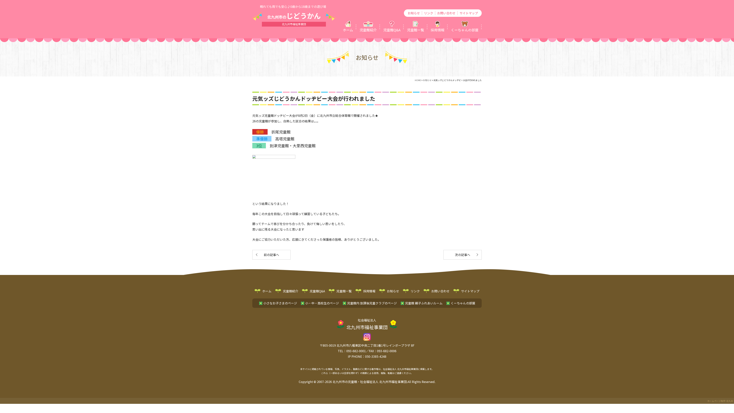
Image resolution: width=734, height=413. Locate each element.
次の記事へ (462, 254)
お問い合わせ (446, 13)
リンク (428, 13)
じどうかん (294, 15)
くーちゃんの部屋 (463, 303)
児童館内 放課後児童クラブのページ (372, 303)
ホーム (266, 291)
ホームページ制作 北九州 (720, 400)
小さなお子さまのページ (280, 303)
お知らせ (414, 13)
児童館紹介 (290, 291)
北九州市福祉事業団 (367, 324)
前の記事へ (271, 254)
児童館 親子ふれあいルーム (424, 303)
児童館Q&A (317, 291)
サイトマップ (469, 13)
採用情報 (369, 291)
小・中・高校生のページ (322, 303)
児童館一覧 (344, 291)
